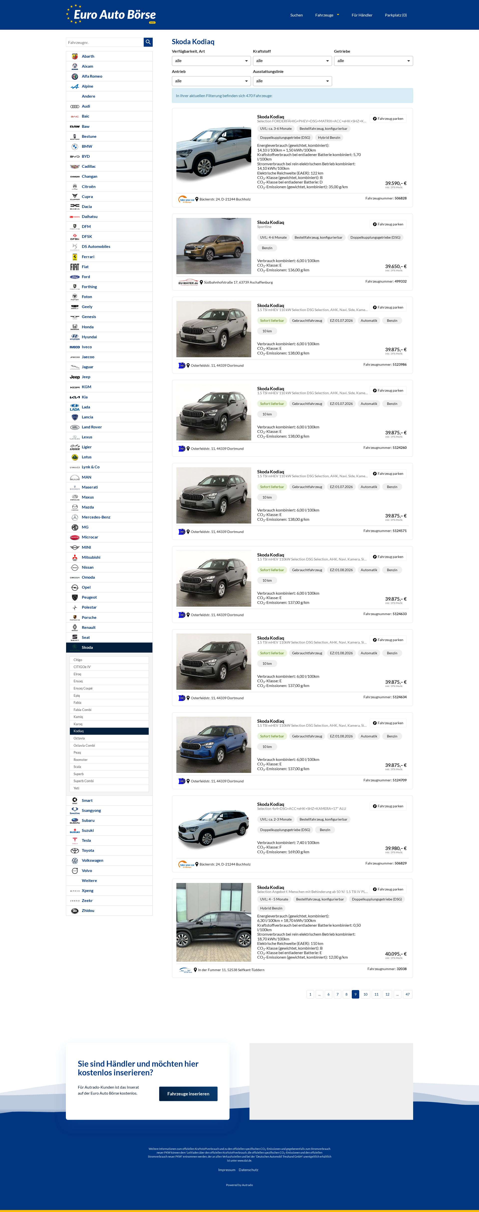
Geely (87, 306)
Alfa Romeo (91, 76)
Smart (87, 800)
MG (85, 526)
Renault (88, 627)
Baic (85, 116)
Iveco (86, 346)
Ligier (86, 446)
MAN (86, 477)
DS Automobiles (95, 246)
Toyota (87, 850)
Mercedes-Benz (96, 517)
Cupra (87, 196)
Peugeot (89, 597)
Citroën (88, 186)
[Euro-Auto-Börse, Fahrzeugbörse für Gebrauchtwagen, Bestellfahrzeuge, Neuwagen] (111, 15)
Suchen (296, 14)
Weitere (89, 880)
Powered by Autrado (239, 1185)
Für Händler (362, 14)
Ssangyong (91, 810)
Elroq (77, 674)
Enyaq (78, 681)
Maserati (89, 487)
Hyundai (89, 336)
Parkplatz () (396, 14)
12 (387, 994)
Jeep (85, 376)
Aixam (87, 66)
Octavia (79, 738)
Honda (87, 326)
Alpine (87, 86)
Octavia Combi (84, 745)
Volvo (86, 870)
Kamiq (78, 717)
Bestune (89, 136)
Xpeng (87, 890)
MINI (86, 547)
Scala (77, 767)
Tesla (86, 840)
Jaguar (87, 366)
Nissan (87, 567)
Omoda (88, 577)
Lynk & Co (90, 466)
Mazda (87, 507)
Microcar (89, 536)
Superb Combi (84, 781)
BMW (86, 146)
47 (408, 994)
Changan (89, 176)
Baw (85, 126)
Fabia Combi (82, 710)
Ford (85, 276)
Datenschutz (248, 1170)
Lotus (86, 456)
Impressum (227, 1170)
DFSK (86, 236)
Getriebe (342, 51)
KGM (86, 386)
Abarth (87, 56)
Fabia (77, 702)
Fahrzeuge (324, 14)
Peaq (77, 752)
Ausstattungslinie (268, 71)
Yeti (76, 788)
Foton (86, 296)
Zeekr (87, 900)
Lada (85, 406)
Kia (84, 396)
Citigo (78, 660)
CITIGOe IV (82, 667)
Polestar (89, 607)
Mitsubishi (90, 557)
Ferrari (87, 256)
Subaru (88, 820)
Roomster (81, 760)
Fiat (85, 266)
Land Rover (91, 426)
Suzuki (87, 830)
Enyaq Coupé (83, 688)
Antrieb (179, 71)
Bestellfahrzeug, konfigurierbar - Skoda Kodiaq (292, 157)
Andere (88, 96)
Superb (79, 774)
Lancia (87, 416)
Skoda (87, 647)
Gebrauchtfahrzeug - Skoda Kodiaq (292, 335)
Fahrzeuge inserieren (188, 1090)
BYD (85, 156)
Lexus (86, 436)
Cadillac (88, 166)
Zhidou (87, 910)
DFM (86, 226)
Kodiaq (79, 731)
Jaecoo (87, 356)
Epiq (77, 695)
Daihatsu (89, 216)
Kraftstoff (262, 51)
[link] (388, 118)
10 (365, 994)
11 (376, 994)
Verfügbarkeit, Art (188, 51)
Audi (85, 106)
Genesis (88, 316)
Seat (85, 637)
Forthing (89, 286)
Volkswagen (92, 860)
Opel (86, 587)
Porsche (89, 617)
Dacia (86, 206)
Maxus (87, 497)
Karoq (78, 724)
